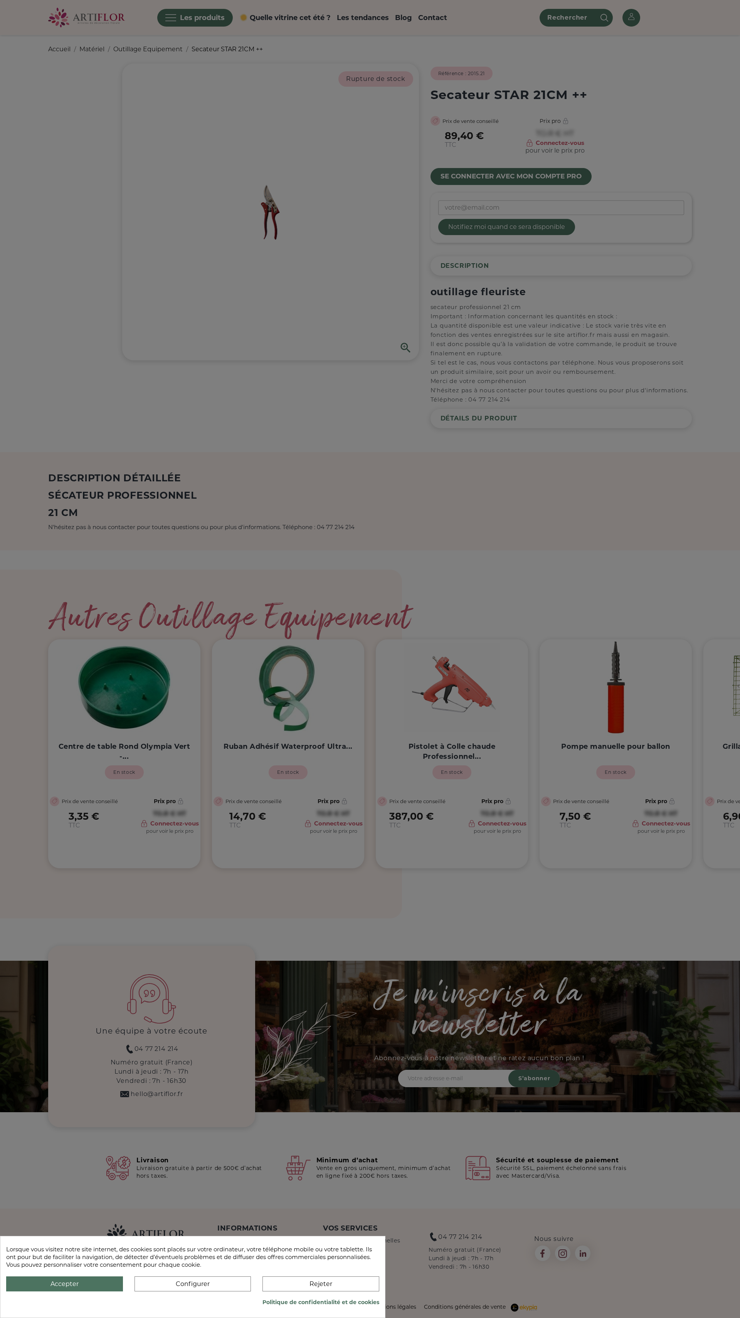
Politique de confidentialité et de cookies (320, 1302)
